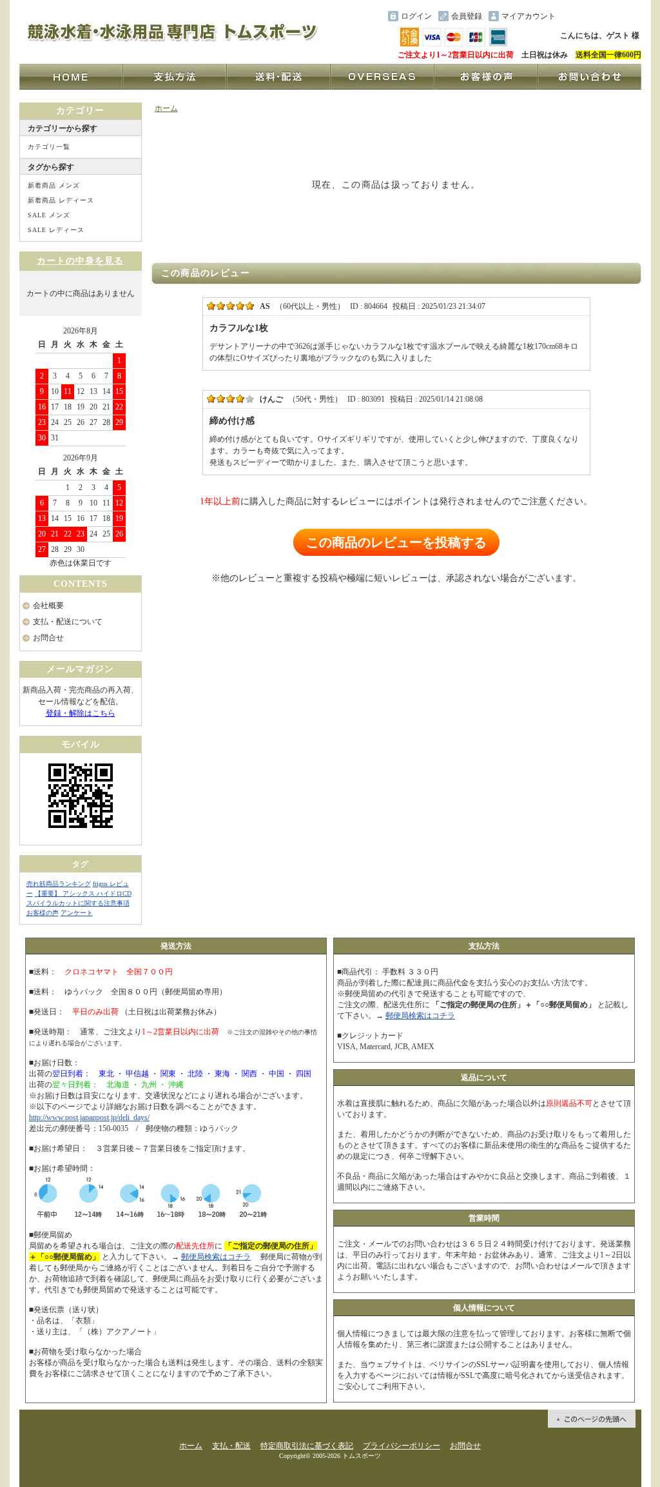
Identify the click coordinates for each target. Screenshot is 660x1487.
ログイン (416, 16)
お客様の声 (42, 912)
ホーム (166, 108)
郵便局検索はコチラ (216, 1256)
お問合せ (48, 637)
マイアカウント (528, 16)
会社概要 (48, 605)
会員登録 (466, 16)
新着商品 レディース (61, 200)
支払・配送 (231, 1445)
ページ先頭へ (592, 1419)
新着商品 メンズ (54, 185)
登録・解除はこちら (80, 713)
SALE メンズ (49, 215)
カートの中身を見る (80, 261)
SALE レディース (56, 229)
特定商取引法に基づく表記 (306, 1445)
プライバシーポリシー (401, 1445)
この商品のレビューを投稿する (396, 542)
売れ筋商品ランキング (58, 883)
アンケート (77, 912)
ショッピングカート (600, 16)
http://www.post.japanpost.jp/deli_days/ (89, 1117)
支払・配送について (67, 621)
